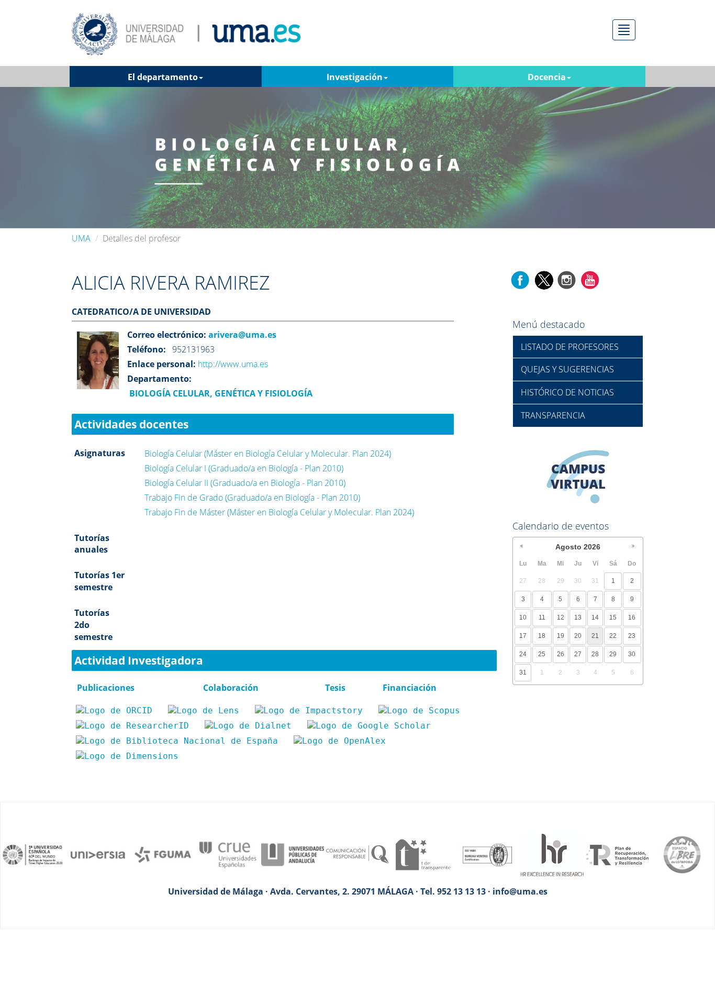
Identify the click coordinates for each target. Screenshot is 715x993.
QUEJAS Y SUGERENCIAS (567, 369)
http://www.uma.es (233, 364)
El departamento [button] (163, 77)
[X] (543, 279)
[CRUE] (227, 853)
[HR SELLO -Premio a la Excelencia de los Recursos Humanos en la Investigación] (552, 853)
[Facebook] (520, 279)
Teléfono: (146, 349)
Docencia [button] (547, 77)
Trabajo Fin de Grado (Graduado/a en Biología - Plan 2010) (252, 497)
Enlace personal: (161, 364)
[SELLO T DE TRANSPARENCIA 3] (422, 853)
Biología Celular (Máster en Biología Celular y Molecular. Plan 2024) (267, 453)
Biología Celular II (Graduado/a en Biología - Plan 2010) (244, 483)
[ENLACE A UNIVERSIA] (97, 853)
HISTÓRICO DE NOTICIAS (567, 392)
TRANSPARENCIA (553, 415)
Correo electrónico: (166, 334)
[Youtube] (589, 279)
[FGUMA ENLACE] (162, 853)
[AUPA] (292, 853)
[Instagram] (566, 279)
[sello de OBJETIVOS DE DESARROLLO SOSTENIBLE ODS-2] (33, 853)
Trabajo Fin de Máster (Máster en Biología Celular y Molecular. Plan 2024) (279, 512)
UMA (81, 238)
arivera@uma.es (241, 334)
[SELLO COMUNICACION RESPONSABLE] (357, 853)
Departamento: (159, 378)
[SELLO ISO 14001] (487, 853)
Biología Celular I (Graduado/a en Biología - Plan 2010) (243, 468)
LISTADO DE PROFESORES (570, 346)
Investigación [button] (355, 77)
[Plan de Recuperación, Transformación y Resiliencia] (617, 853)
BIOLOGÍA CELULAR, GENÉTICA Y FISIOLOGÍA (219, 393)
